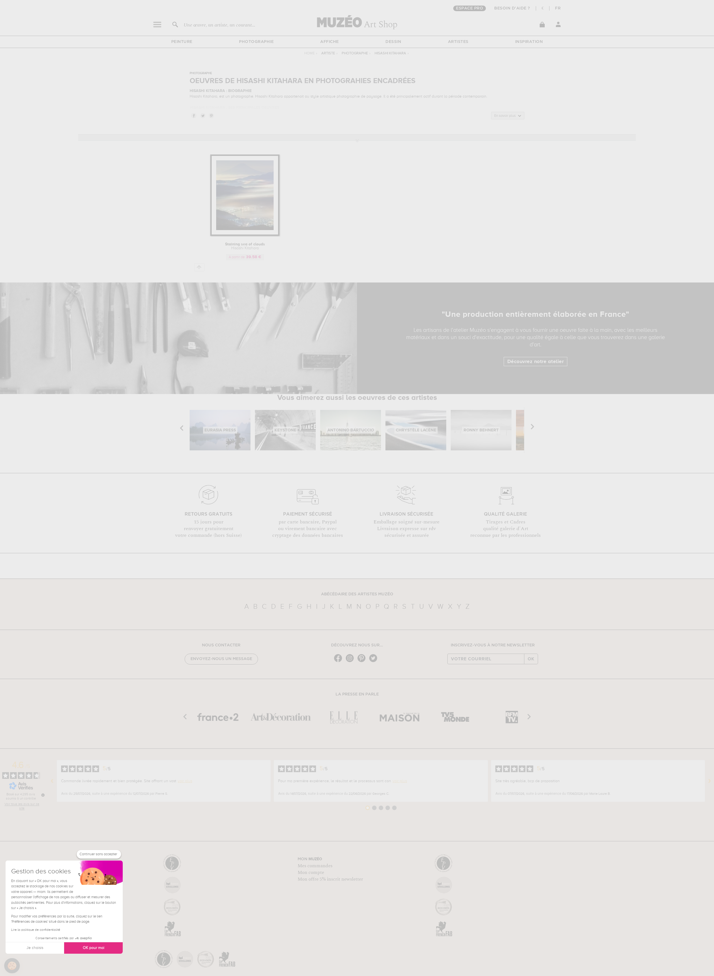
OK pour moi (93, 948)
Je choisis (34, 948)
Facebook (193, 115)
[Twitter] (374, 661)
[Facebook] (339, 661)
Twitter (202, 115)
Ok (531, 659)
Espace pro (469, 8)
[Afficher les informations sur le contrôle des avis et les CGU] (43, 795)
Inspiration (529, 42)
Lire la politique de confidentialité (35, 930)
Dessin (393, 42)
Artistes (458, 42)
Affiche (329, 42)
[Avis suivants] (709, 781)
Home (309, 53)
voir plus (185, 781)
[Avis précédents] (52, 781)
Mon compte (311, 872)
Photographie (256, 42)
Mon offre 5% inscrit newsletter (330, 879)
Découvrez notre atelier (535, 361)
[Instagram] (351, 661)
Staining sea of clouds (245, 246)
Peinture (181, 42)
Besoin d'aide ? (512, 8)
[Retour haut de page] (199, 267)
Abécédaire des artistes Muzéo (357, 594)
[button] (12, 965)
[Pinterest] (363, 661)
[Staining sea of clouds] (244, 235)
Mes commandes (315, 865)
